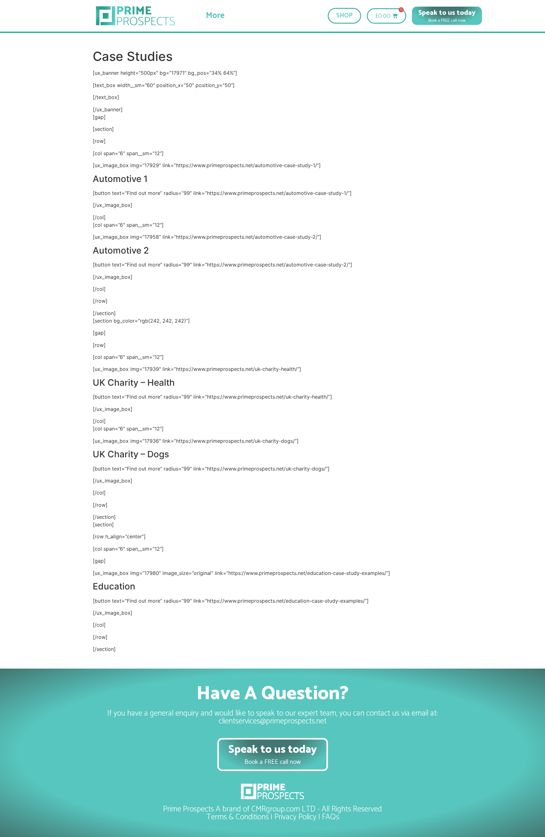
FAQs (330, 817)
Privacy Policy (295, 817)
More (215, 16)
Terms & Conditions (237, 817)
